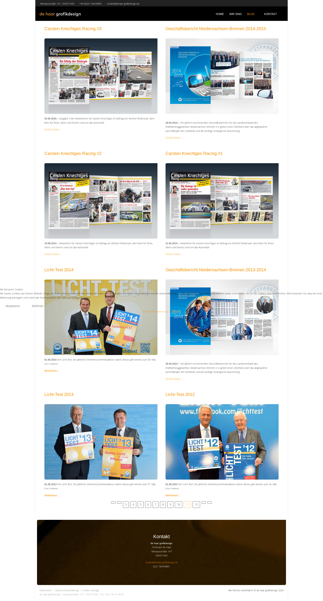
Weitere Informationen (154, 311)
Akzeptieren (13, 306)
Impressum (175, 311)
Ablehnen (37, 306)
